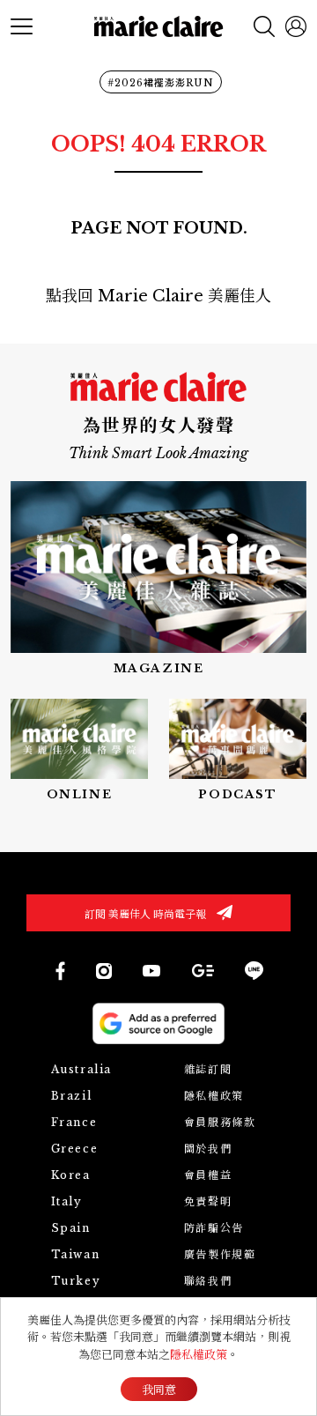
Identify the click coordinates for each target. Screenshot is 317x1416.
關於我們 (208, 1148)
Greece (75, 1148)
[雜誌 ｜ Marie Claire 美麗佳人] (158, 579)
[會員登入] (295, 26)
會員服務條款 (220, 1122)
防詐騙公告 (214, 1227)
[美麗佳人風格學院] (79, 751)
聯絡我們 (208, 1280)
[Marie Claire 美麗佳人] (159, 27)
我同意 (159, 1390)
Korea (71, 1175)
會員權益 (208, 1175)
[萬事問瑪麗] (237, 751)
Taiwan (75, 1254)
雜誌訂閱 (208, 1069)
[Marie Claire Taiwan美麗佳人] (151, 970)
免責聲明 (208, 1201)
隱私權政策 (214, 1095)
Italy (67, 1201)
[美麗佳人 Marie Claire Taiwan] (59, 970)
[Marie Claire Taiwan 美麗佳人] (103, 971)
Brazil (71, 1095)
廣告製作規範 (220, 1254)
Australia (81, 1069)
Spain (71, 1227)
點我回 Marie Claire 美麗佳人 (158, 296)
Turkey (76, 1280)
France (74, 1122)
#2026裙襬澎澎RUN (160, 83)
